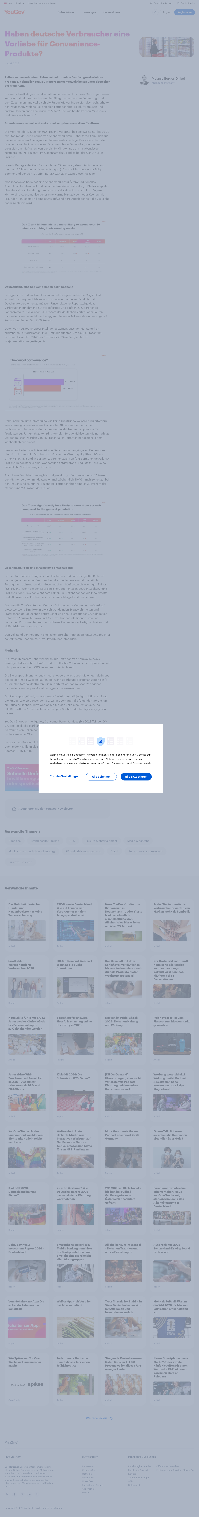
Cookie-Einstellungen (64, 776)
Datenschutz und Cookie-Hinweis (131, 763)
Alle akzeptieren (136, 776)
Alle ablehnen (101, 776)
